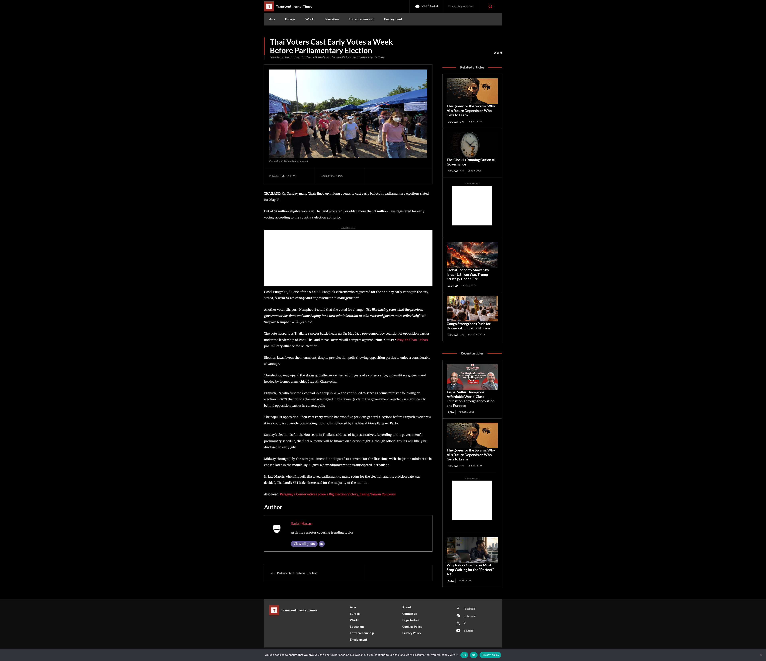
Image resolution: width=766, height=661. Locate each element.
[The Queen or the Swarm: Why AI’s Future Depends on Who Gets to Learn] (472, 91)
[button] (490, 6)
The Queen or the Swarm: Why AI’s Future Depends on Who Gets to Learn (471, 110)
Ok (464, 654)
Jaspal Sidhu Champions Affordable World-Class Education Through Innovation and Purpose (471, 399)
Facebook (469, 608)
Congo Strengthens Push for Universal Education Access (469, 325)
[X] (383, 176)
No (474, 654)
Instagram (470, 616)
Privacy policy (490, 654)
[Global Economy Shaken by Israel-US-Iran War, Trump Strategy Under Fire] (472, 255)
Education (456, 121)
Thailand (312, 573)
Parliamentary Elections (291, 573)
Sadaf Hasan (301, 523)
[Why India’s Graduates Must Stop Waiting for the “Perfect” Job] (472, 550)
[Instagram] (458, 616)
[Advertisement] (348, 258)
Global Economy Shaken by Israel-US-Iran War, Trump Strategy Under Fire (468, 274)
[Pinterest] (392, 176)
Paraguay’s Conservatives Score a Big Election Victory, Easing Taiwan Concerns (338, 494)
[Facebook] (374, 176)
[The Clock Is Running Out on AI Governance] (472, 145)
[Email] (322, 544)
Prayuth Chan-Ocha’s (412, 340)
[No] (761, 655)
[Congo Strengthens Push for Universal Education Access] (472, 308)
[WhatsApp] (402, 176)
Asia (451, 412)
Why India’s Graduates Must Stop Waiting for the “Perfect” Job (470, 569)
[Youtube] (458, 631)
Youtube (468, 630)
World (498, 52)
